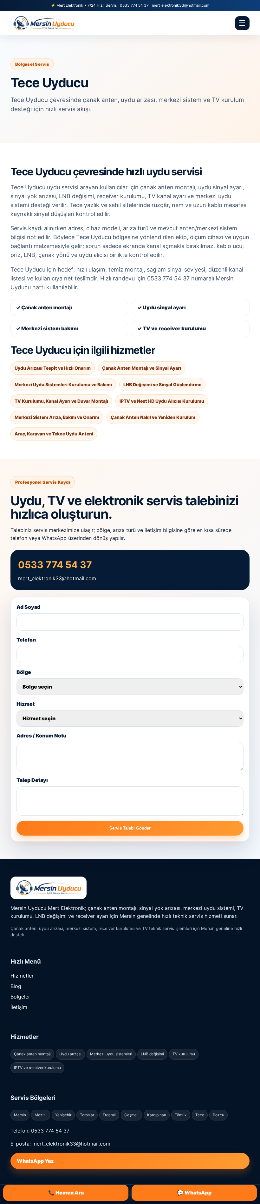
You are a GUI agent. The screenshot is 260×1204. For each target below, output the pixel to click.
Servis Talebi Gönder (130, 828)
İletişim (18, 1007)
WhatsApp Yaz (35, 1161)
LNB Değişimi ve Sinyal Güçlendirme (162, 384)
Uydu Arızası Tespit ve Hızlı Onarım (53, 368)
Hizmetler (22, 975)
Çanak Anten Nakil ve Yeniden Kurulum (153, 417)
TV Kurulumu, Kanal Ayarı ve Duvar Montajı (61, 401)
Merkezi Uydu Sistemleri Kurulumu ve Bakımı (63, 384)
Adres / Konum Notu (41, 735)
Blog (15, 986)
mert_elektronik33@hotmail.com (180, 5)
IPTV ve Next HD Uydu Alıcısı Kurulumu (162, 401)
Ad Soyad (28, 607)
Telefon (26, 639)
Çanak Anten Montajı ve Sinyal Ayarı (141, 368)
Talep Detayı (32, 780)
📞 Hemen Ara (66, 1192)
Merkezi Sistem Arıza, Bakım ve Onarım (57, 417)
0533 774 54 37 (134, 5)
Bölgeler (20, 996)
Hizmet (25, 704)
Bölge (23, 672)
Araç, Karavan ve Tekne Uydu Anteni (54, 433)
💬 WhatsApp (194, 1192)
